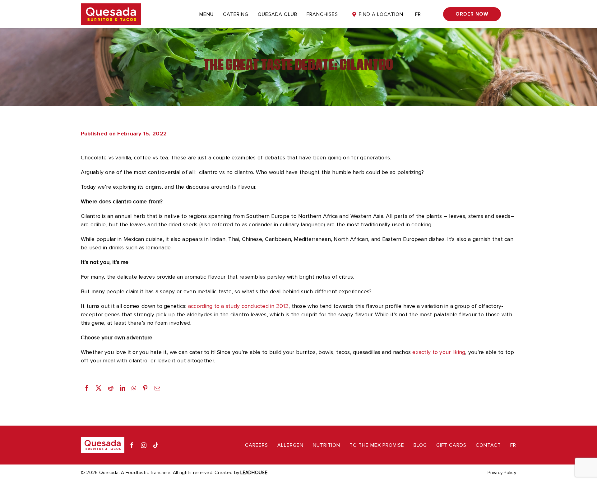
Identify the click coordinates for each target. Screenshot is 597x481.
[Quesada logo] (111, 5)
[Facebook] (87, 388)
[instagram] (143, 445)
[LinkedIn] (122, 388)
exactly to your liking (438, 352)
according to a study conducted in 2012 (238, 306)
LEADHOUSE (253, 472)
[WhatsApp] (133, 388)
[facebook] (132, 445)
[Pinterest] (145, 388)
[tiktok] (156, 445)
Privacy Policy (502, 472)
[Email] (157, 388)
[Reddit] (111, 388)
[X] (98, 388)
